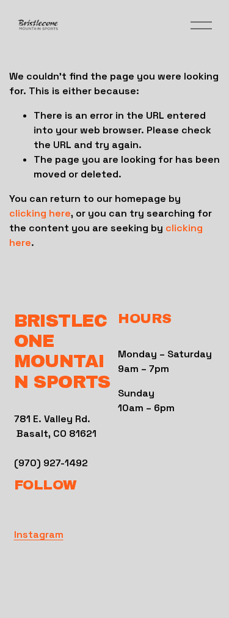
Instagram (39, 534)
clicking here (40, 213)
